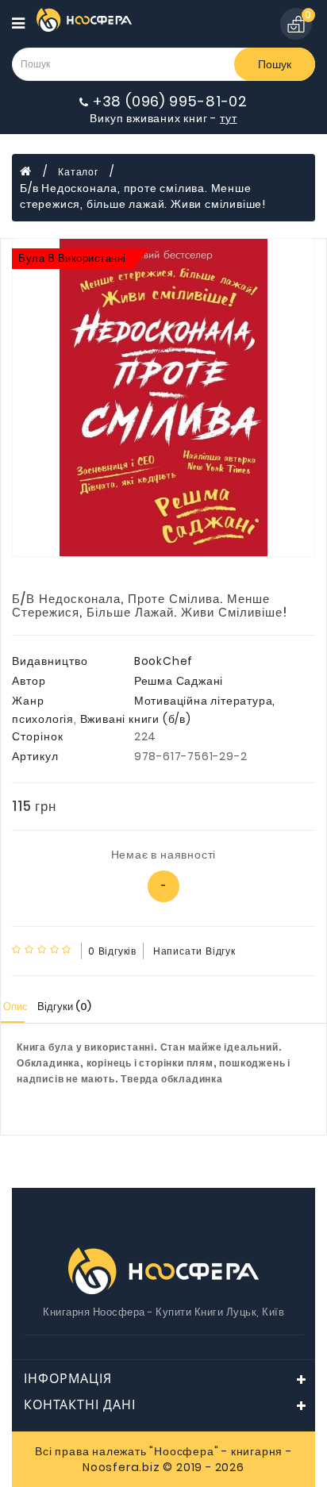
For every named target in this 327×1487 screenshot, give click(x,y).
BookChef (163, 661)
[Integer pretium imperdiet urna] (163, 397)
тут (228, 118)
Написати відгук (194, 951)
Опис (15, 1006)
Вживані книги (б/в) (135, 719)
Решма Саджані (178, 681)
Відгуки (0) (64, 1006)
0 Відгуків (112, 951)
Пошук (274, 64)
